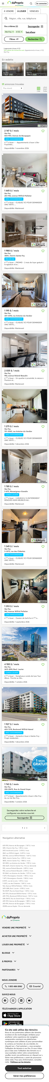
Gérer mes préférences (24, 1075)
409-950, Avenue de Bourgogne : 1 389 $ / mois (19, 901)
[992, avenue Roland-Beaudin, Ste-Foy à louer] (24, 350)
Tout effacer (30, 32)
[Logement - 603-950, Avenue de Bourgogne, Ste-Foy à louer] (24, 110)
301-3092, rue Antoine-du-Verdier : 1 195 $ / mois (19, 863)
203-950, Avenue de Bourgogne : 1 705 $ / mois (19, 903)
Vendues (34, 11)
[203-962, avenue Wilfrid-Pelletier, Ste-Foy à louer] (24, 170)
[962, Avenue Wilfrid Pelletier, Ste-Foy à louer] (24, 586)
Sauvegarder (23, 818)
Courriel (36, 986)
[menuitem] (24, 927)
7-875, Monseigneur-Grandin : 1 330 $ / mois (18, 878)
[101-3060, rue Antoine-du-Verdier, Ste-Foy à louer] (24, 406)
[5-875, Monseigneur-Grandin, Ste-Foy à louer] (24, 466)
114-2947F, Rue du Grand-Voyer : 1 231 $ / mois (18, 891)
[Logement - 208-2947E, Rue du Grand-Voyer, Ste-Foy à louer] (24, 764)
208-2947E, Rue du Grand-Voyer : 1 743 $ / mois (19, 898)
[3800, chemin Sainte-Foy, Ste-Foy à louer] (24, 230)
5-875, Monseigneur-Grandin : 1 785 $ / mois (18, 876)
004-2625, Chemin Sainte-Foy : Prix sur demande (19, 866)
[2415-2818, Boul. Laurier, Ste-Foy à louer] (24, 644)
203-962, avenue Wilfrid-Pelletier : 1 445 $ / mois (19, 856)
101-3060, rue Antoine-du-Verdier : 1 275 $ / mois (19, 873)
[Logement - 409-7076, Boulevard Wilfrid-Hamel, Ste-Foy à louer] (24, 704)
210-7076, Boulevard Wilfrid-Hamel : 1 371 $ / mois (19, 893)
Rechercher (33, 39)
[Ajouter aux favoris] (43, 131)
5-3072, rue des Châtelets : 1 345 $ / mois (16, 883)
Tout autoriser (24, 1068)
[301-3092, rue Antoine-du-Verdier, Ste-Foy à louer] (24, 290)
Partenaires (8, 970)
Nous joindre (9, 980)
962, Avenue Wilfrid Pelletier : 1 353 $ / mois (17, 886)
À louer (21, 11)
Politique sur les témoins (20, 1062)
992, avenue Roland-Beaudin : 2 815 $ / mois (18, 868)
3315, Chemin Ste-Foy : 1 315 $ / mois (15, 848)
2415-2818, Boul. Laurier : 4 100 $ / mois (16, 888)
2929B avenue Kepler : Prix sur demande (16, 906)
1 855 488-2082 (15, 986)
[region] (24, 1053)
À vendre (9, 11)
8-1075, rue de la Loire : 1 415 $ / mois (15, 881)
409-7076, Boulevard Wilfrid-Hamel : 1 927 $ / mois (20, 896)
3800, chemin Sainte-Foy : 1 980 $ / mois (16, 861)
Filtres (12, 39)
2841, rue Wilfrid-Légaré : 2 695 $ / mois (16, 853)
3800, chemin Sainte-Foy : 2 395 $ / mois (16, 858)
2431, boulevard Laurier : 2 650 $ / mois (16, 850)
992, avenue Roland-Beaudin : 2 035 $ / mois (18, 871)
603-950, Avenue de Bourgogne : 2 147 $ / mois (19, 845)
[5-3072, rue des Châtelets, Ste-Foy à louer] (24, 526)
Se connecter (41, 3)
